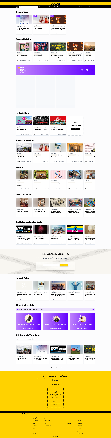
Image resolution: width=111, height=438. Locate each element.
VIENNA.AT (79, 428)
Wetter (45, 417)
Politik (34, 423)
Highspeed (75, 0)
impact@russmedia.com (55, 403)
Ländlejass (57, 418)
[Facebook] (81, 70)
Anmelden (64, 265)
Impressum (68, 418)
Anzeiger (102, 0)
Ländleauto (79, 418)
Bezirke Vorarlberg (47, 425)
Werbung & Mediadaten (70, 417)
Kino (45, 418)
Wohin (45, 423)
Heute (40, 6)
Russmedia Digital (80, 431)
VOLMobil (86, 0)
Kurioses (34, 431)
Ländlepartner (79, 423)
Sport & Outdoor (41, 341)
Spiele (56, 417)
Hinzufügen (91, 6)
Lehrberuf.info (79, 426)
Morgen (45, 6)
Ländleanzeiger (80, 417)
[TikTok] (91, 70)
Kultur (34, 428)
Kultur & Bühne (50, 341)
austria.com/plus (80, 430)
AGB (67, 420)
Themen (34, 433)
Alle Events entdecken (55, 367)
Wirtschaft (34, 425)
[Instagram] (86, 70)
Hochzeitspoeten (80, 425)
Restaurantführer (47, 420)
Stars (34, 430)
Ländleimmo (79, 420)
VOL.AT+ (34, 418)
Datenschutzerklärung (60, 267)
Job (90, 0)
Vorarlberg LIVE (36, 420)
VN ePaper (108, 0)
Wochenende (52, 6)
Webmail (80, 0)
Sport (34, 426)
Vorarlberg (81, 6)
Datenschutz (68, 423)
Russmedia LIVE (80, 433)
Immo (94, 0)
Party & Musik (21, 341)
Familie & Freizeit (30, 341)
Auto (98, 0)
